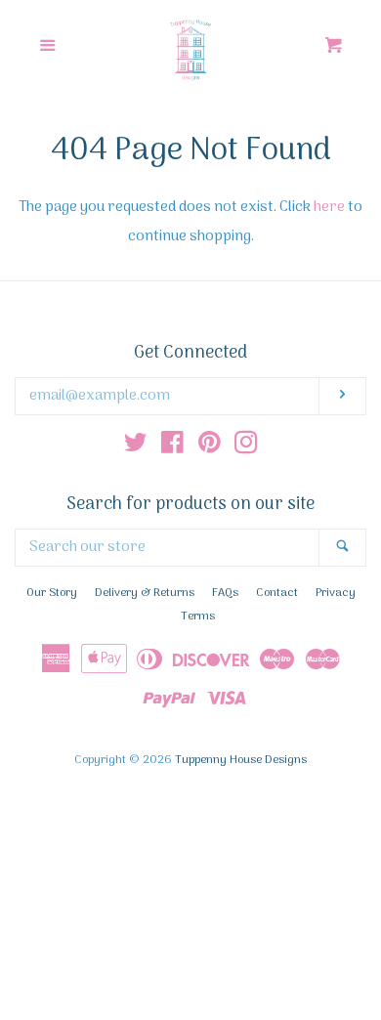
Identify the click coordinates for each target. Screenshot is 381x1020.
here (329, 207)
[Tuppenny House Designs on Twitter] (136, 447)
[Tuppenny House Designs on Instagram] (246, 447)
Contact (277, 593)
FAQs (225, 593)
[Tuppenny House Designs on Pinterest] (209, 447)
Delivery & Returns (144, 593)
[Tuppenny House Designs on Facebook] (172, 447)
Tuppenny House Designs (241, 760)
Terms (198, 616)
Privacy (336, 593)
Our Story (51, 593)
